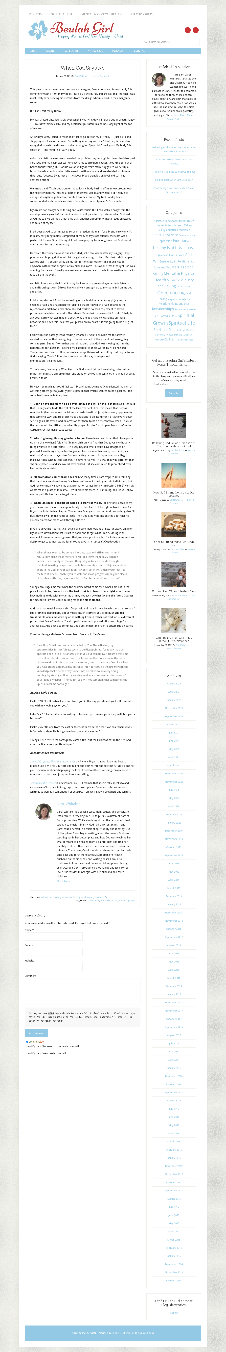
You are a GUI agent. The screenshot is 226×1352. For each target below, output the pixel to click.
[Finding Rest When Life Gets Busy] (173, 587)
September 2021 (174, 716)
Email (29, 945)
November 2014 (174, 1272)
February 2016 (174, 1149)
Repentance (181, 309)
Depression (165, 241)
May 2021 (174, 749)
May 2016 (174, 1125)
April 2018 (174, 969)
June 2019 (174, 863)
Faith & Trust (47, 897)
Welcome (72, 50)
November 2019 (174, 838)
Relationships (142, 14)
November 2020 (174, 781)
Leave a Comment (100, 76)
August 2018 (174, 945)
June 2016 (174, 1117)
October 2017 (173, 1018)
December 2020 (174, 773)
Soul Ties (173, 316)
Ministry (36, 14)
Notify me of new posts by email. (47, 1053)
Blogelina (149, 1333)
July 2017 (174, 1043)
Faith (97, 900)
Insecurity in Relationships (177, 261)
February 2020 (174, 814)
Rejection (186, 299)
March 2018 (174, 978)
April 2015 (174, 1231)
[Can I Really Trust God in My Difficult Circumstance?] (173, 633)
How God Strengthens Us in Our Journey (173, 494)
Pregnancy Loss (174, 299)
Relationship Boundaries (173, 303)
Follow (174, 1312)
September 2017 (174, 1027)
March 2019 (174, 888)
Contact (140, 50)
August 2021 (174, 724)
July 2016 (174, 1108)
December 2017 (174, 1002)
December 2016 (174, 1076)
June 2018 (174, 953)
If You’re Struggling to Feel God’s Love (174, 171)
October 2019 (173, 847)
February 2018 (174, 986)
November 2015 (174, 1174)
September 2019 (174, 855)
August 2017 (174, 1035)
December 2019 (174, 830)
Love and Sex (162, 267)
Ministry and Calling (71, 897)
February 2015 (174, 1247)
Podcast (118, 50)
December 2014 (174, 1264)
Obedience (168, 293)
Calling (188, 225)
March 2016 (174, 1141)
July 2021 (174, 732)
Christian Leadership (178, 230)
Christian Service (165, 235)
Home (33, 50)
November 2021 (174, 708)
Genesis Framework (99, 1333)
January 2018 (174, 994)
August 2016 (174, 1100)
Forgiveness (160, 255)
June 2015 (174, 1215)
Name (29, 930)
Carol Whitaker (68, 804)
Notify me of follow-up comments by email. (53, 1046)
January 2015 (174, 1255)
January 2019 (174, 904)
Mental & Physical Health (101, 14)
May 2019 (174, 871)
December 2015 (174, 1166)
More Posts (63, 881)
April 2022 (174, 691)
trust (133, 900)
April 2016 (174, 1133)
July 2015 (174, 1206)
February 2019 (174, 896)
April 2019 (174, 879)
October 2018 (173, 928)
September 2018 (174, 937)
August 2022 (174, 683)
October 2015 (173, 1182)
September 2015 (174, 1190)
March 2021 (174, 765)
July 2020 (174, 789)
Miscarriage (124, 900)
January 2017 (174, 1067)
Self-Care (192, 310)
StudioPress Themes (121, 1333)
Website (29, 960)
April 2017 (174, 1059)
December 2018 (174, 912)
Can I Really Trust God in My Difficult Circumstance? (174, 639)
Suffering (172, 339)
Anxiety (182, 220)
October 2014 (173, 1280)
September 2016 (174, 1092)
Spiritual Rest (165, 330)
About (51, 50)
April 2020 (174, 806)
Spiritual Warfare (185, 330)
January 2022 (174, 700)
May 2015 (174, 1223)
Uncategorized (186, 340)
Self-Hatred (161, 316)
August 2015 (174, 1198)
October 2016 (173, 1084)
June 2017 (174, 1051)
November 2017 (174, 1010)
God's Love (176, 255)
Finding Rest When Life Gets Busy (174, 179)
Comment (30, 975)
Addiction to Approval (165, 221)
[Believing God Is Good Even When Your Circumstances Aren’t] (173, 439)
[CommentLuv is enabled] (36, 1042)
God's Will (105, 900)
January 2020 (174, 822)
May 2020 (174, 798)
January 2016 (174, 1157)
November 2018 (174, 920)
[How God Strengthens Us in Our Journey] (173, 488)
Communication (187, 235)
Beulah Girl (75, 30)
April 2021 (174, 757)
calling (91, 900)
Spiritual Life (62, 14)
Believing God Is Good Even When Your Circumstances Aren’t (174, 444)
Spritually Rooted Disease (168, 334)
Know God (95, 50)
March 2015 (174, 1239)
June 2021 (174, 740)
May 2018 (174, 961)
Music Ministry (87, 897)
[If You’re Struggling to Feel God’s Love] (173, 538)
